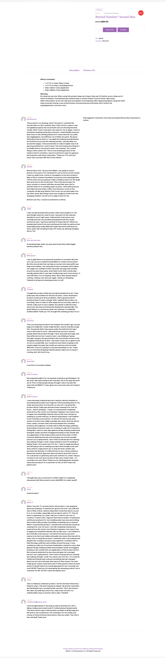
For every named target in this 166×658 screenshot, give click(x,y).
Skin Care (41, 1)
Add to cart (110, 30)
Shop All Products (96, 649)
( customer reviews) (111, 13)
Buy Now (123, 30)
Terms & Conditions (82, 649)
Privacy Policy (68, 649)
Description (74, 70)
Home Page (32, 1)
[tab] (74, 70)
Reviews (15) (89, 70)
